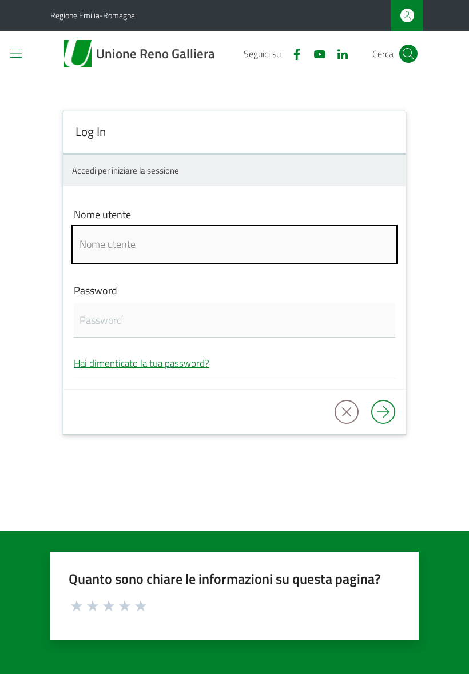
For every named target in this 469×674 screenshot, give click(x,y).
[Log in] (383, 412)
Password (95, 290)
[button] (408, 53)
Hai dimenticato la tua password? (141, 363)
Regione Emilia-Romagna (92, 15)
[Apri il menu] (16, 54)
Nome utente (102, 214)
